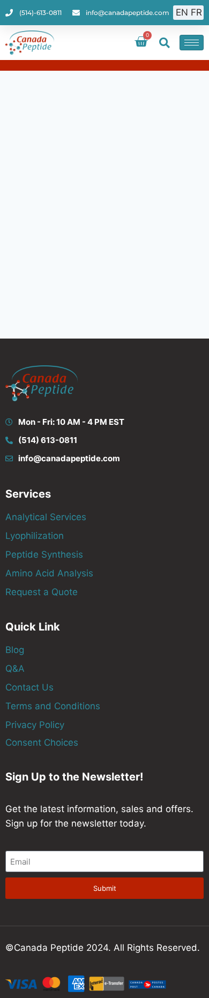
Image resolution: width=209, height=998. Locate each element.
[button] (164, 42)
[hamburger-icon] (192, 42)
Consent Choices (41, 742)
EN (182, 12)
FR (196, 12)
